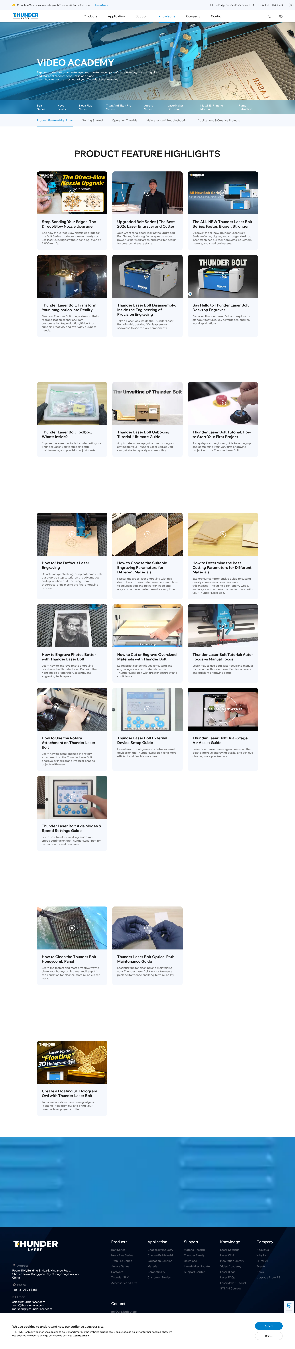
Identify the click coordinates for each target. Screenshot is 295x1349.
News (260, 1272)
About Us (262, 1250)
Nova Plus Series (122, 1255)
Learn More (101, 5)
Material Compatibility (156, 1269)
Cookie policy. (81, 1335)
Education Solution (160, 1261)
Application (116, 16)
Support (142, 16)
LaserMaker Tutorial (233, 1283)
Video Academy (230, 1266)
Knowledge (167, 16)
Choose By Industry (160, 1250)
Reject (269, 1335)
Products (90, 16)
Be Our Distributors (124, 1311)
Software (117, 1272)
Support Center (194, 1272)
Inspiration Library (232, 1261)
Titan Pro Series (121, 1261)
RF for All (262, 1261)
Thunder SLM (120, 1277)
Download (190, 1261)
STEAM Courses (230, 1288)
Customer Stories (159, 1277)
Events (261, 1266)
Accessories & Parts (124, 1283)
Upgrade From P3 (268, 1277)
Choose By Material (160, 1255)
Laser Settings (229, 1250)
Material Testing (194, 1250)
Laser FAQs (227, 1277)
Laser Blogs (227, 1272)
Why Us (261, 1255)
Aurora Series (120, 1266)
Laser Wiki (227, 1255)
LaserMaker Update (197, 1266)
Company (193, 16)
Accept (269, 1326)
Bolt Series (118, 1250)
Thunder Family (194, 1255)
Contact (217, 16)
